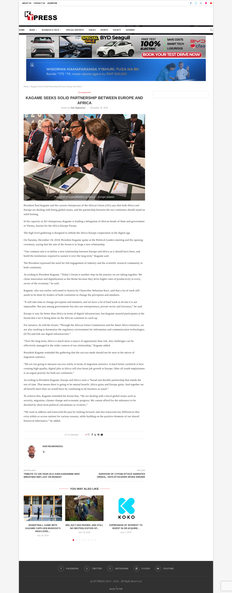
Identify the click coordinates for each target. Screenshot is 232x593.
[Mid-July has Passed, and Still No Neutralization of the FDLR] (84, 508)
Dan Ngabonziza (78, 108)
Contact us (39, 3)
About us (26, 3)
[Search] (211, 30)
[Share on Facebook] (92, 434)
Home (22, 30)
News (32, 30)
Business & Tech (50, 30)
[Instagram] (201, 3)
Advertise (52, 3)
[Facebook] (191, 3)
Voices (92, 30)
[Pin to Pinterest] (98, 434)
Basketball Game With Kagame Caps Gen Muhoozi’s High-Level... (42, 528)
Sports (104, 30)
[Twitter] (196, 3)
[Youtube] (211, 3)
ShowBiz (130, 30)
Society (117, 30)
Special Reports (75, 30)
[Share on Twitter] (95, 434)
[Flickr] (206, 3)
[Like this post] (88, 434)
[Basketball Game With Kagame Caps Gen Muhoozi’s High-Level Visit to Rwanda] (43, 508)
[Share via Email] (102, 434)
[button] (28, 518)
